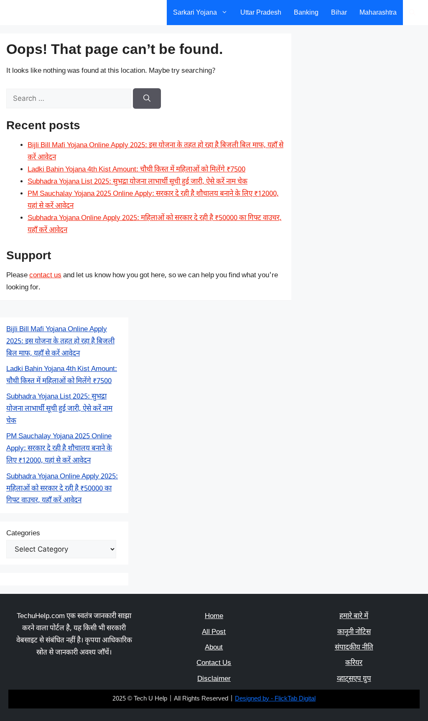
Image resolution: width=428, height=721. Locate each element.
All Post (214, 632)
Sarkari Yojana (195, 12)
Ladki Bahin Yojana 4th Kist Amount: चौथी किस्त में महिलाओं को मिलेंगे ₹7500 (136, 169)
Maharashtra (378, 12)
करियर (353, 663)
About (214, 647)
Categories (23, 533)
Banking (306, 12)
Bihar (339, 12)
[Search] (147, 98)
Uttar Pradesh (260, 12)
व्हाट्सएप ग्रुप (354, 679)
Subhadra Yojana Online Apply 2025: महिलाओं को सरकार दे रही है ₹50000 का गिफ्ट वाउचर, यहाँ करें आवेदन (62, 489)
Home (214, 616)
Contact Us (213, 663)
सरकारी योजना (34, 12)
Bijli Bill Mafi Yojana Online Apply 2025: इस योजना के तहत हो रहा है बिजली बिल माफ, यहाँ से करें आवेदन (60, 341)
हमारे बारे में (353, 616)
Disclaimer (214, 679)
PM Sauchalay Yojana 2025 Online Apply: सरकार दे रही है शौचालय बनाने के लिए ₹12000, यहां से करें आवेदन (59, 448)
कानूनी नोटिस (354, 632)
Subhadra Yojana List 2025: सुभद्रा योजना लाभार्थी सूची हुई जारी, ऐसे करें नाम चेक (137, 182)
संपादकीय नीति (354, 647)
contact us (45, 275)
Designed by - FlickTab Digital (275, 699)
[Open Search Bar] (412, 12)
